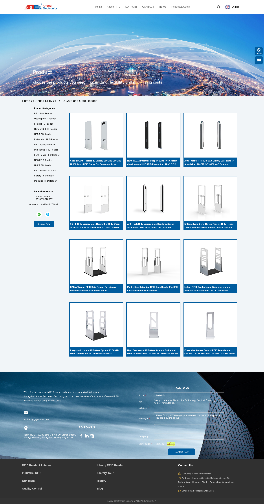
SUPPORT (131, 6)
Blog (100, 488)
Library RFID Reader (44, 175)
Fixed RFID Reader (43, 123)
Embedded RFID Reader (46, 139)
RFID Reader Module (44, 144)
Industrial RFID (32, 473)
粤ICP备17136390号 (146, 501)
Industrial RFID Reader (45, 180)
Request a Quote (180, 6)
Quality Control (32, 488)
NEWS (163, 6)
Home (98, 6)
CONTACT (148, 6)
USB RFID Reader (43, 134)
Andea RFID (113, 6)
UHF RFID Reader (43, 165)
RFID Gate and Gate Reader (77, 100)
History (101, 480)
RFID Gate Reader (43, 113)
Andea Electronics (116, 501)
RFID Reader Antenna (45, 170)
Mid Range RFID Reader (46, 149)
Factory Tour (105, 473)
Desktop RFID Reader (45, 118)
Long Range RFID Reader (46, 155)
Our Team (28, 480)
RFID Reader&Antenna (36, 465)
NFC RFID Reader (43, 160)
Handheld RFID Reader (45, 129)
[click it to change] (171, 444)
